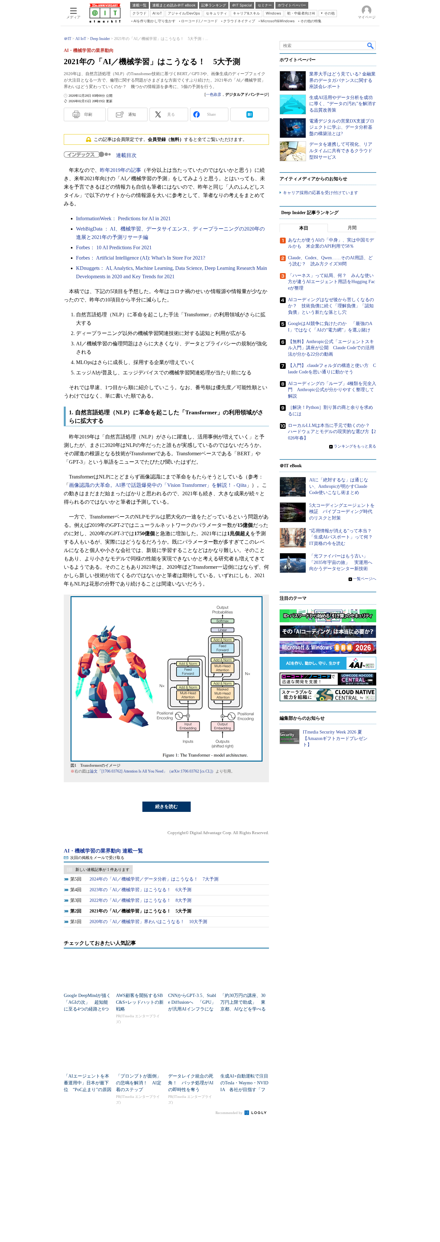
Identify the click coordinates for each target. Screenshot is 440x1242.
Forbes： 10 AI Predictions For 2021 (114, 247)
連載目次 (126, 155)
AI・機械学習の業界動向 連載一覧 (103, 850)
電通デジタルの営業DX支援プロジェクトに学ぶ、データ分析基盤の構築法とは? (341, 127)
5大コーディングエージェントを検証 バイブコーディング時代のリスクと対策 (342, 511)
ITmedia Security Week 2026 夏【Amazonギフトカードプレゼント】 (335, 738)
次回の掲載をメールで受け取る (97, 857)
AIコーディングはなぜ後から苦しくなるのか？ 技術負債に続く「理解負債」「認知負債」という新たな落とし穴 (331, 306)
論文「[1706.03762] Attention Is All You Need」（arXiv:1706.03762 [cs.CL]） (152, 771)
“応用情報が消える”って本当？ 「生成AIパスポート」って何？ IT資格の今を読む (343, 537)
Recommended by (229, 1113)
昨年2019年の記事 (120, 170)
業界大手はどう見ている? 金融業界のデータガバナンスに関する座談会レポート (342, 80)
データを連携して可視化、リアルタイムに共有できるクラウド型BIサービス (340, 150)
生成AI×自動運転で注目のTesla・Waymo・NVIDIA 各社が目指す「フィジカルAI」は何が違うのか (244, 1090)
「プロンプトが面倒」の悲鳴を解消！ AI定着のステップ (138, 1083)
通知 (132, 114)
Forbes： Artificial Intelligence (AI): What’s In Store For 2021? (140, 258)
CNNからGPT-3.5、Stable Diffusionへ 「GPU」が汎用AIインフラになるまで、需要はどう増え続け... (192, 1009)
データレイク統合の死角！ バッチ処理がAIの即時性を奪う (191, 1083)
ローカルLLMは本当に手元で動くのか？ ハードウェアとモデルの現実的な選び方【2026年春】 (332, 431)
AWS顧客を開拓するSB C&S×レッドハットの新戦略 (140, 1002)
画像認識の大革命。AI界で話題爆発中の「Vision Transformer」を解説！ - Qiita (157, 485)
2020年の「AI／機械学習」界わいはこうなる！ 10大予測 (148, 921)
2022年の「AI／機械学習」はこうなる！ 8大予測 (140, 900)
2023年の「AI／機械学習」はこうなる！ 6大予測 (140, 889)
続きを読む (166, 806)
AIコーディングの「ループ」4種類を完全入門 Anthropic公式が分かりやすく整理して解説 (332, 390)
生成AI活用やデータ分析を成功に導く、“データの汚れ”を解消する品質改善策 (342, 104)
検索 (371, 45)
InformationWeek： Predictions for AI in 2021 (123, 218)
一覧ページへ (364, 579)
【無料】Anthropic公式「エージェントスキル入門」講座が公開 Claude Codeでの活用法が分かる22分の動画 (331, 348)
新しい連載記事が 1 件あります (102, 869)
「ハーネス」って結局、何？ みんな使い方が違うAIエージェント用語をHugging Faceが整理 (331, 282)
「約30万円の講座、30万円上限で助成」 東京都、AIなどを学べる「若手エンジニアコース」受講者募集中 (243, 1009)
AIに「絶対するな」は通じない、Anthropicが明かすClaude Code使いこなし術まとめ (338, 486)
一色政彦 (213, 94)
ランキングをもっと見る (355, 446)
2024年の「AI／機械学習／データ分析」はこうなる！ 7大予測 (154, 879)
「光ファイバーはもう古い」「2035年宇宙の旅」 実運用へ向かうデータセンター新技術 (340, 562)
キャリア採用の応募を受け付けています (320, 192)
